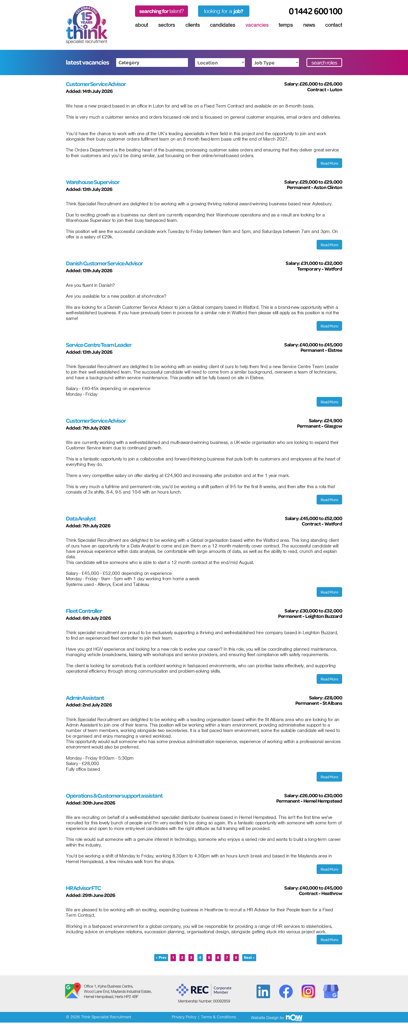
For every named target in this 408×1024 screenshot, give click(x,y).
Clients (192, 25)
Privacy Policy (184, 1017)
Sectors (166, 25)
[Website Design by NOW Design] (294, 1017)
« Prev (161, 957)
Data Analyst (81, 518)
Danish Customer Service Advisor (104, 263)
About (141, 25)
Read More (329, 163)
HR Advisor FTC (83, 888)
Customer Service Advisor (96, 84)
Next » (249, 957)
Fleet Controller (84, 611)
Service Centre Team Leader (98, 345)
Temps (286, 25)
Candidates (222, 25)
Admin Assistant (85, 698)
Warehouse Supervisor (92, 182)
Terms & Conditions (218, 1017)
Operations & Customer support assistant (114, 796)
